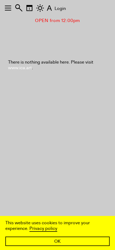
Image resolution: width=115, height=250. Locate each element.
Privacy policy (43, 228)
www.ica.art (20, 68)
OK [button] (57, 241)
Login (60, 8)
